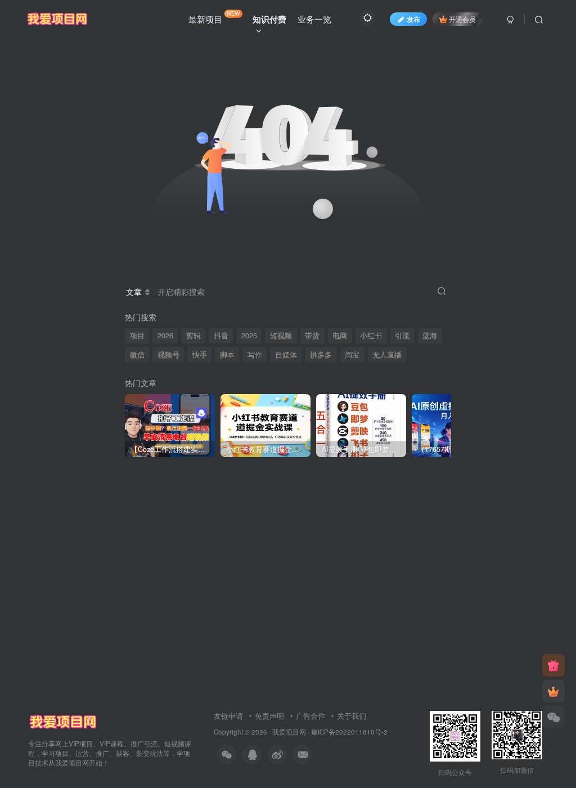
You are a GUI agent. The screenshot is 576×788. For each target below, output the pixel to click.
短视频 (281, 335)
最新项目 (214, 17)
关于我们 (351, 715)
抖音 (221, 335)
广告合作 (310, 715)
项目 (137, 335)
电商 (339, 335)
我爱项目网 (289, 731)
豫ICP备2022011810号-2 (349, 731)
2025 (249, 335)
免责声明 (269, 715)
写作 (255, 355)
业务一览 (314, 19)
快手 (199, 355)
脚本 (227, 355)
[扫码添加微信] (553, 717)
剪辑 (193, 335)
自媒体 (286, 355)
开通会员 (462, 19)
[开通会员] (553, 691)
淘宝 (352, 355)
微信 (137, 355)
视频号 (168, 355)
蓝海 (429, 335)
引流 (402, 335)
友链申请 (228, 715)
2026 (165, 335)
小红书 (371, 335)
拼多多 (321, 355)
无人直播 (387, 355)
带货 (312, 335)
